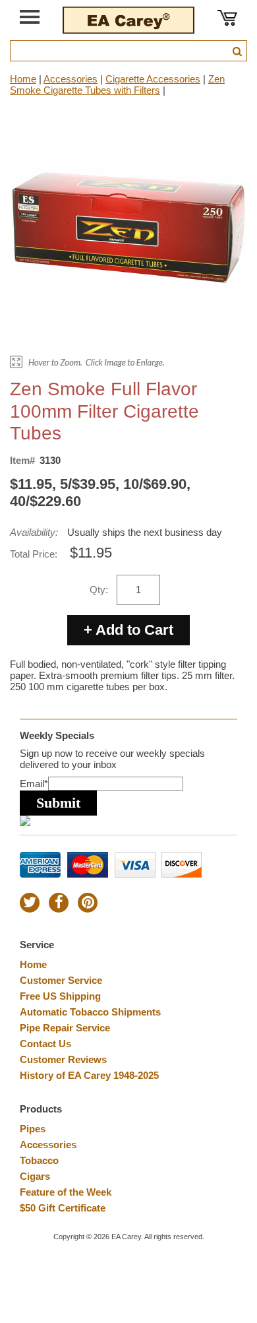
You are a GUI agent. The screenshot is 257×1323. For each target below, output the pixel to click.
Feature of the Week (65, 1192)
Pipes (32, 1128)
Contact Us (45, 1043)
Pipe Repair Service (65, 1027)
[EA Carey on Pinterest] (88, 903)
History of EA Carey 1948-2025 (89, 1075)
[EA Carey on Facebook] (59, 903)
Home (23, 78)
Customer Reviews (63, 1059)
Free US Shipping (60, 996)
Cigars (35, 1176)
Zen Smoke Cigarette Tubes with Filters (117, 84)
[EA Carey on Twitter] (30, 903)
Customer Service (61, 980)
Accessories (70, 78)
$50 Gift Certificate (62, 1207)
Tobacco (39, 1160)
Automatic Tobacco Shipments (90, 1011)
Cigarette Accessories (152, 78)
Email (34, 783)
